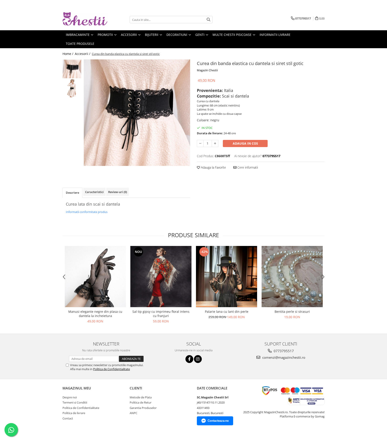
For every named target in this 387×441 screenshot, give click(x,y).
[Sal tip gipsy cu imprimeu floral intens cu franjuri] (160, 276)
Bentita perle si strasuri (292, 311)
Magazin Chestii (207, 70)
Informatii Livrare (275, 35)
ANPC (133, 413)
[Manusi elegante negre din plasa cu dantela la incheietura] (95, 276)
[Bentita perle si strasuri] (292, 276)
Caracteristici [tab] (94, 192)
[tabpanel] (137, 112)
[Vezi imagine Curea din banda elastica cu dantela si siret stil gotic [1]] (72, 88)
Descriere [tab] (72, 193)
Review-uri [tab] (117, 192)
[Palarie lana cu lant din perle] (226, 276)
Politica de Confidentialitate (111, 369)
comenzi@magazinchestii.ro (283, 357)
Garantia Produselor (143, 408)
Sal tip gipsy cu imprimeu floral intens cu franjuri (160, 313)
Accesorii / (83, 54)
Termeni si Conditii (74, 402)
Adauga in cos (245, 143)
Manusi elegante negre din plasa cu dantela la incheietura (95, 313)
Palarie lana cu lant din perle (226, 311)
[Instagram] (198, 359)
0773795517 (283, 351)
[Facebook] (189, 359)
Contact (67, 418)
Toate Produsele (80, 43)
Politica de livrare (73, 413)
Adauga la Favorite (213, 167)
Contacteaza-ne (218, 420)
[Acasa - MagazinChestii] (84, 19)
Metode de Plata (141, 397)
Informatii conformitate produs (87, 212)
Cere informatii (247, 167)
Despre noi (69, 397)
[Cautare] (208, 19)
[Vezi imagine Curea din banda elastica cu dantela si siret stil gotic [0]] (72, 69)
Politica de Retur (140, 402)
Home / (68, 54)
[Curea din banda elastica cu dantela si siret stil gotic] (137, 112)
